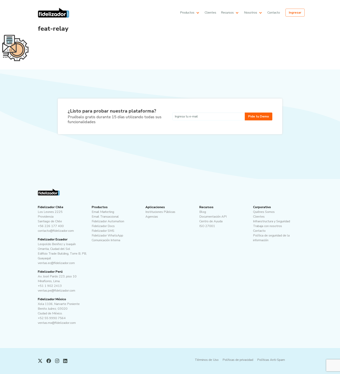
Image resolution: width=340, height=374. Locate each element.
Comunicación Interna (194, 62)
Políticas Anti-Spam (271, 360)
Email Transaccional (193, 29)
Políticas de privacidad (238, 360)
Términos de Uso (207, 360)
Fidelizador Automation (108, 221)
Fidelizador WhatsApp (195, 55)
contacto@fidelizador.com (56, 231)
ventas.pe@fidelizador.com (56, 290)
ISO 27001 (228, 42)
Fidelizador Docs (191, 42)
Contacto (273, 12)
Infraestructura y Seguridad (262, 29)
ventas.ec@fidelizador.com (56, 263)
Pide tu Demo (258, 116)
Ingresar (295, 12)
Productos (187, 12)
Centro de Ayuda (232, 36)
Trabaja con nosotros (258, 36)
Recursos (227, 12)
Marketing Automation (195, 36)
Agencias (151, 216)
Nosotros (250, 12)
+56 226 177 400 (51, 226)
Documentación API (234, 29)
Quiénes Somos (254, 23)
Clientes (210, 12)
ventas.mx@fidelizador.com (57, 323)
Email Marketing (191, 23)
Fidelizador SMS (191, 49)
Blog (224, 23)
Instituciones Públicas (160, 212)
